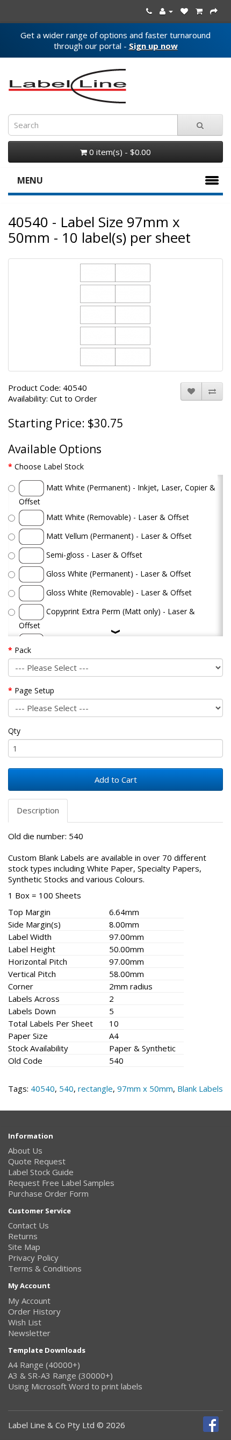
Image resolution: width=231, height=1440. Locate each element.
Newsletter (29, 1332)
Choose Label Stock (49, 466)
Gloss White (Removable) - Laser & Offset (118, 592)
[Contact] (149, 10)
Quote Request (37, 1161)
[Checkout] (214, 10)
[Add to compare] (212, 391)
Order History (34, 1311)
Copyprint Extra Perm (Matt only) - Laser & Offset (107, 618)
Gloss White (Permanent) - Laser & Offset (117, 573)
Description (38, 810)
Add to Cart (116, 779)
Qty (14, 731)
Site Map (24, 1246)
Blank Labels (200, 1088)
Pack (23, 650)
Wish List (24, 1322)
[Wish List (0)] (184, 10)
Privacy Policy (33, 1257)
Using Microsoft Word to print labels (75, 1386)
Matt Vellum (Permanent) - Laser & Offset (118, 536)
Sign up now (153, 45)
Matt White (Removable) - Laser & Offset (116, 517)
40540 (43, 1088)
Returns (23, 1236)
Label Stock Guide (41, 1172)
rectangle (95, 1088)
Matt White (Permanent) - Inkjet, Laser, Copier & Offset (117, 494)
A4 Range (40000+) (44, 1364)
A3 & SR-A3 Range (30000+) (60, 1375)
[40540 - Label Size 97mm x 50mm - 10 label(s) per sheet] (115, 314)
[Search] (200, 125)
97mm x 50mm (145, 1088)
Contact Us (28, 1225)
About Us (25, 1150)
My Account (29, 1300)
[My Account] (166, 10)
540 (66, 1088)
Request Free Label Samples (61, 1182)
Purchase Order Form (48, 1193)
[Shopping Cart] (199, 10)
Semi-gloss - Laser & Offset (93, 555)
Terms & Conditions (45, 1268)
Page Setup (34, 690)
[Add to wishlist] (191, 391)
